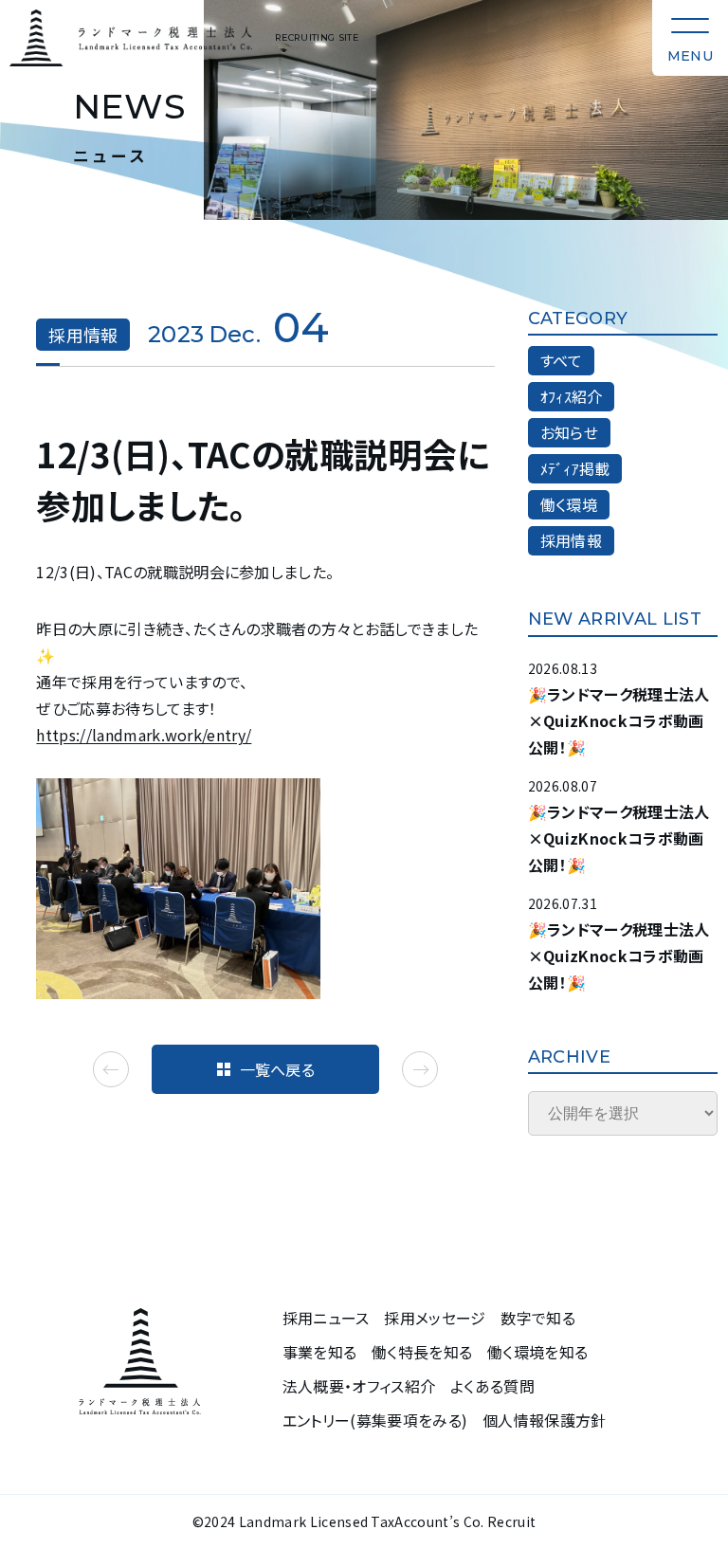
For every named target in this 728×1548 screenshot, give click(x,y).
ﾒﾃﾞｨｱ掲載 (575, 468)
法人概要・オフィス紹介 (359, 1386)
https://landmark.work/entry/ (143, 734)
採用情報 (571, 540)
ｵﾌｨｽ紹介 (571, 396)
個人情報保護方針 (544, 1420)
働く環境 (568, 504)
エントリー (375, 1420)
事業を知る (319, 1352)
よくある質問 (492, 1386)
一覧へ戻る (278, 1069)
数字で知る (537, 1318)
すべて (561, 360)
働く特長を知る (422, 1352)
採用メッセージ (434, 1318)
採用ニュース (326, 1318)
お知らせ (569, 432)
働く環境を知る (537, 1352)
